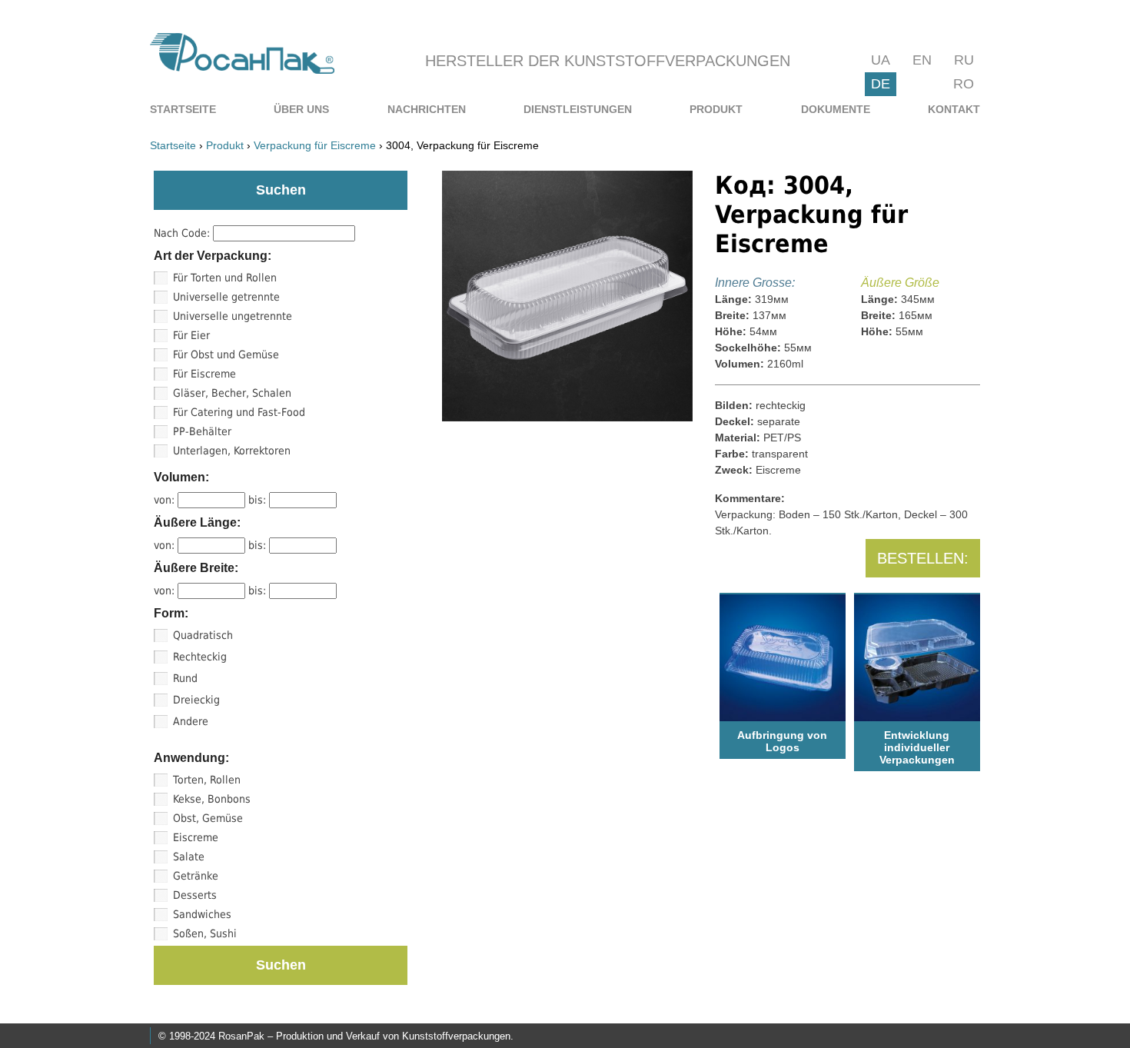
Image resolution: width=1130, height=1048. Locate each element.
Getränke (195, 876)
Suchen (281, 965)
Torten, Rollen (207, 780)
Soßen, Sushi (205, 933)
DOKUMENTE (835, 109)
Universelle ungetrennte (232, 316)
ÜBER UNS (301, 109)
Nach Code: (183, 233)
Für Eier (191, 335)
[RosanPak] (242, 69)
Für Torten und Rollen (225, 277)
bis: (258, 500)
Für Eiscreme (204, 374)
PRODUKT (716, 109)
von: (166, 500)
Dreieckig (196, 700)
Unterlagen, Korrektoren (232, 450)
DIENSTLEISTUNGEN (577, 109)
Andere (190, 721)
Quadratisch (203, 635)
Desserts (195, 895)
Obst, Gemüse (208, 818)
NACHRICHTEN (426, 109)
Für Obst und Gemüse (226, 354)
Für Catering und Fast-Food (239, 412)
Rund (185, 678)
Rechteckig (200, 656)
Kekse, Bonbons (212, 799)
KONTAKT (954, 109)
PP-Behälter (202, 431)
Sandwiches (202, 914)
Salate (188, 856)
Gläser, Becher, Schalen (232, 393)
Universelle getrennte (226, 297)
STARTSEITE (183, 109)
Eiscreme (195, 837)
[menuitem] (183, 109)
